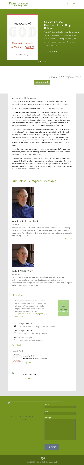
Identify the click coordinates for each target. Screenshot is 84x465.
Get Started (42, 82)
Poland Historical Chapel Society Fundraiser (38, 326)
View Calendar (17, 345)
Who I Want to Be (22, 270)
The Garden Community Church (33, 333)
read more (68, 238)
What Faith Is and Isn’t (25, 221)
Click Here (51, 51)
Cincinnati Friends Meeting (31, 340)
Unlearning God (53, 22)
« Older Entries (17, 295)
